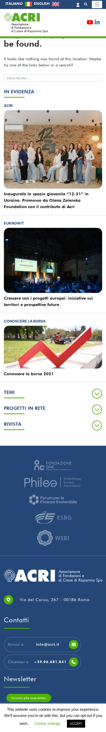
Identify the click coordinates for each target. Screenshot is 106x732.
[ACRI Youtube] (90, 23)
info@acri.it (47, 644)
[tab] (53, 393)
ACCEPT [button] (76, 723)
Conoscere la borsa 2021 (29, 373)
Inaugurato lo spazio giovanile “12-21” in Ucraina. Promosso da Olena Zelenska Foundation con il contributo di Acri (46, 200)
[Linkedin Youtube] (97, 23)
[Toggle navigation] (97, 4)
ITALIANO (14, 4)
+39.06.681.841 (50, 662)
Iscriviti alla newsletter (29, 697)
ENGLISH (42, 4)
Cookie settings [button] (47, 723)
